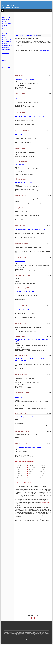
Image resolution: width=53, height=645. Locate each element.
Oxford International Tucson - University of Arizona (30, 229)
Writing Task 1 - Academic (5, 26)
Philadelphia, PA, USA (22, 288)
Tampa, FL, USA (20, 148)
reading (34, 490)
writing (38, 490)
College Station (20, 475)
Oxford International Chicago (23, 182)
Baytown (19, 465)
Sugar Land (42, 471)
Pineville (42, 477)
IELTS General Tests (6, 39)
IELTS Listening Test (6, 23)
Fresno (30, 471)
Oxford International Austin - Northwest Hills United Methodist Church (33, 97)
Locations (22, 35)
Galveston (42, 469)
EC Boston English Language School (26, 417)
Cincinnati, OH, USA (21, 161)
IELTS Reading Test (6, 21)
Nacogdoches (32, 475)
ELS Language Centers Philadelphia (25, 291)
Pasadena (42, 465)
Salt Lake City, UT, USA (22, 275)
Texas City (31, 469)
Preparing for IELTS (6, 67)
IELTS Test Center (20, 261)
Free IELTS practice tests (43, 50)
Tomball (18, 471)
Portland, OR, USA (21, 443)
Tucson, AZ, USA (20, 226)
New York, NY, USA (21, 355)
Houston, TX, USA (20, 75)
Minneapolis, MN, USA (22, 243)
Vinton (18, 473)
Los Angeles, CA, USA (22, 392)
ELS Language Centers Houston (24, 79)
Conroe (18, 469)
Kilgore (18, 477)
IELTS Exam (8, 5)
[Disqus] (33, 541)
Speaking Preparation (6, 33)
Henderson (42, 475)
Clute (30, 473)
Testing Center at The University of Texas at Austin (30, 116)
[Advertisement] (33, 23)
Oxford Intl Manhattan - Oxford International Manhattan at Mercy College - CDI (31, 359)
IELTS (17, 35)
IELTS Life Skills (5, 53)
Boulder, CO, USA (20, 195)
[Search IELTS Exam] (50, 10)
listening (30, 490)
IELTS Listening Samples (5, 61)
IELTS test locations (44, 502)
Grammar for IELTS (6, 65)
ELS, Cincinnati (19, 164)
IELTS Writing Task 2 (6, 31)
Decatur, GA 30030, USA (22, 131)
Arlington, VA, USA (21, 257)
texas (35, 35)
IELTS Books (5, 55)
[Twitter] (34, 618)
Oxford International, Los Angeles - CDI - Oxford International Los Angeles (33, 396)
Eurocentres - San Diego (22, 309)
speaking (44, 490)
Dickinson (42, 467)
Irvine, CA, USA (20, 336)
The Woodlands (32, 467)
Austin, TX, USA (20, 93)
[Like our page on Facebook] (26, 640)
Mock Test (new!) (5, 58)
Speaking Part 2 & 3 (6, 49)
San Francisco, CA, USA (22, 431)
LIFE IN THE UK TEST (41, 626)
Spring (18, 467)
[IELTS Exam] (2, 10)
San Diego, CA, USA (21, 306)
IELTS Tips (4, 43)
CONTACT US (11, 626)
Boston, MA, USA (20, 413)
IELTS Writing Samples (7, 45)
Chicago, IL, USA (20, 179)
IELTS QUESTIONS (26, 626)
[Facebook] (31, 618)
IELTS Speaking (5, 35)
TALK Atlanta (18, 134)
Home (3, 14)
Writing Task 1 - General (5, 29)
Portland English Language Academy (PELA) (28, 447)
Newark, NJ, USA (20, 323)
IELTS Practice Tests (6, 37)
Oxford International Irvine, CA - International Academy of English (31, 340)
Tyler (30, 477)
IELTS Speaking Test (6, 17)
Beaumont (31, 465)
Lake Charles (43, 473)
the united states (29, 35)
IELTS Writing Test (6, 19)
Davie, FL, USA (19, 208)
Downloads (4, 15)
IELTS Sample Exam (6, 41)
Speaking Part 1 (5, 47)
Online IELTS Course (6, 51)
